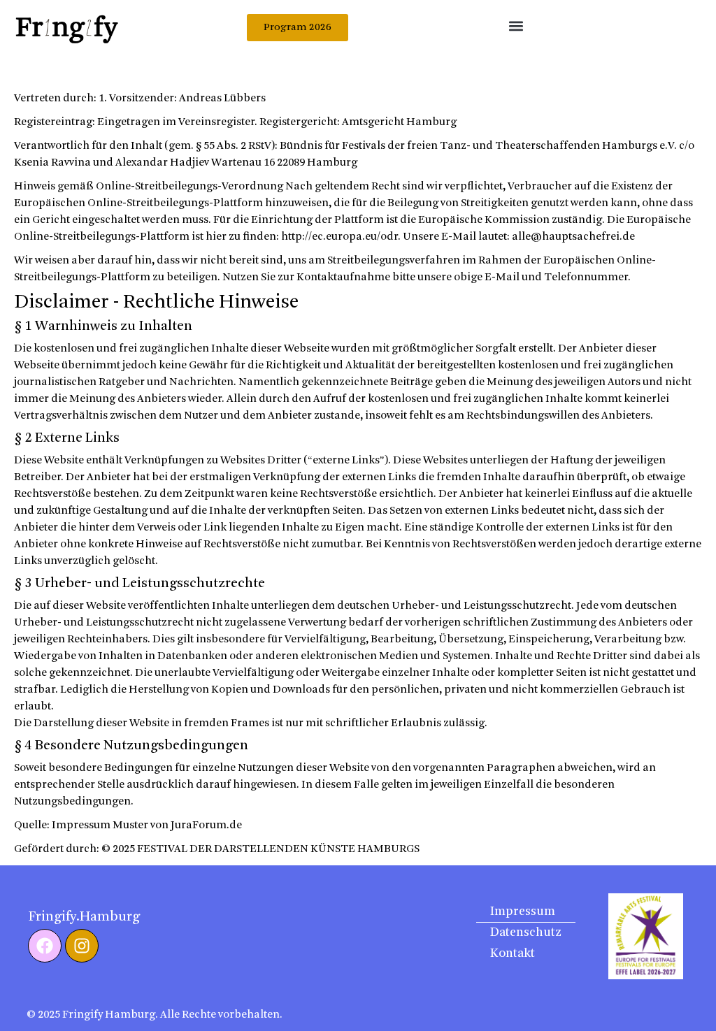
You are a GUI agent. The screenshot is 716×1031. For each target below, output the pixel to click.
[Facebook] (45, 945)
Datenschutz (525, 933)
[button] (515, 25)
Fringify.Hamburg (84, 917)
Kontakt (512, 954)
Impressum (522, 912)
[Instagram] (82, 945)
